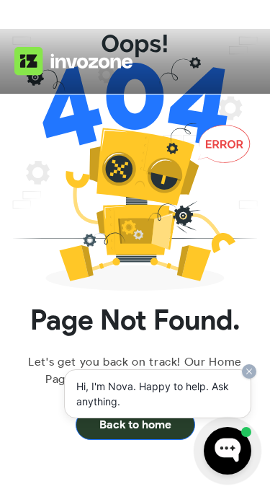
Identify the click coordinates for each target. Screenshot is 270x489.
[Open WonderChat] (227, 451)
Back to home (135, 424)
